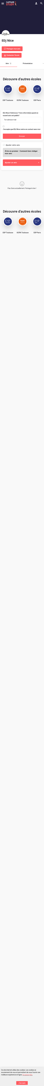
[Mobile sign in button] (36, 3)
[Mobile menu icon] (2, 3)
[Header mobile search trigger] (41, 3)
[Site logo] (11, 3)
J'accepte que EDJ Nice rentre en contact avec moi (21, 129)
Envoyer (22, 136)
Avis (8, 63)
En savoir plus (27, 1075)
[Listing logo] (6, 34)
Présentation (27, 63)
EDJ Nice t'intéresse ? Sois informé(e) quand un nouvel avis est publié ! (20, 114)
